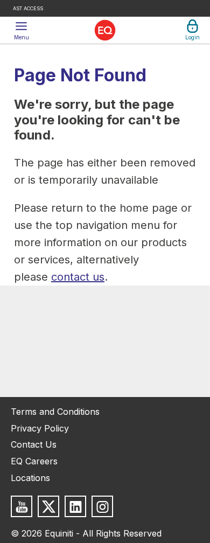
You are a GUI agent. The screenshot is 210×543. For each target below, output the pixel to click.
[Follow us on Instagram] (102, 506)
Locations (30, 477)
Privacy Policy (40, 428)
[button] (21, 30)
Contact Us (34, 444)
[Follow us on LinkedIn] (75, 506)
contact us (77, 276)
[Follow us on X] (48, 506)
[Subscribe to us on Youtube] (21, 506)
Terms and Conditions (55, 411)
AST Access (28, 8)
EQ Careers (34, 461)
